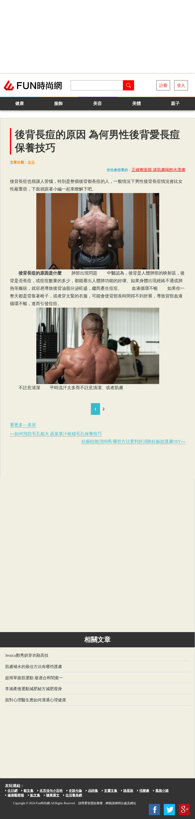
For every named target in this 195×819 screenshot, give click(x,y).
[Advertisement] (97, 37)
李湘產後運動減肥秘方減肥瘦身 (33, 689)
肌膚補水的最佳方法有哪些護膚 (33, 666)
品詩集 (93, 791)
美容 (97, 103)
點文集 (35, 795)
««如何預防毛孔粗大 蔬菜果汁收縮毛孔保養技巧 (56, 433)
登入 (181, 85)
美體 (136, 103)
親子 (175, 103)
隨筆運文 (52, 795)
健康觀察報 (16, 795)
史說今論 (75, 791)
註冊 (163, 85)
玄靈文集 (110, 791)
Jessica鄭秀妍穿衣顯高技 (26, 655)
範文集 (29, 791)
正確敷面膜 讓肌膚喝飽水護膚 (158, 170)
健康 (19, 103)
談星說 (128, 791)
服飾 (58, 103)
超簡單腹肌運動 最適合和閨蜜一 (34, 678)
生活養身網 (74, 795)
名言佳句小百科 (51, 791)
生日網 (13, 791)
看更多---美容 (23, 424)
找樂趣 (144, 791)
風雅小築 (162, 791)
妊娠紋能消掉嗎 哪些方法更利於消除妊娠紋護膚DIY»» (133, 441)
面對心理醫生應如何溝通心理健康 (35, 700)
